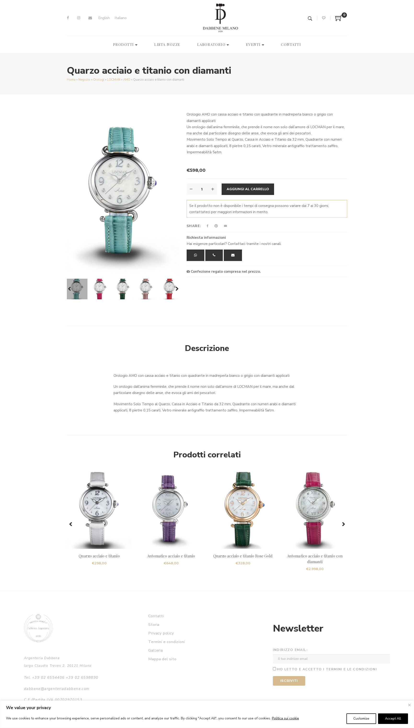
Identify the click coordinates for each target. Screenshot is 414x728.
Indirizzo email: (290, 650)
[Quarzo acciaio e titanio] (99, 510)
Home (71, 80)
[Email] (90, 18)
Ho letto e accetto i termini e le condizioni (327, 669)
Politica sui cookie (285, 718)
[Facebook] (68, 18)
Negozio (84, 80)
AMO (126, 80)
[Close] (409, 705)
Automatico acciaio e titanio (171, 555)
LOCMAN (113, 80)
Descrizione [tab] (207, 348)
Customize (361, 718)
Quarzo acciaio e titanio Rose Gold (243, 555)
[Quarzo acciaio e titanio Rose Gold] (243, 510)
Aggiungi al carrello (248, 189)
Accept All (393, 718)
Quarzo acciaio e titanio (99, 555)
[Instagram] (78, 18)
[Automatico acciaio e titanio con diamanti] (314, 510)
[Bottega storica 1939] (38, 628)
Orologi (98, 80)
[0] (338, 19)
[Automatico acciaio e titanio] (171, 510)
